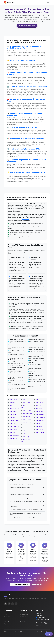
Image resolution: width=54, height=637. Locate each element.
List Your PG (38, 584)
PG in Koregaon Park (26, 406)
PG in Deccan (39, 400)
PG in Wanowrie (27, 410)
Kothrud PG (23, 619)
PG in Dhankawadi (27, 413)
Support (6, 624)
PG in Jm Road (39, 406)
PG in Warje (26, 434)
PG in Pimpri (13, 417)
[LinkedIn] (16, 603)
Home (5, 614)
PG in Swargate (40, 420)
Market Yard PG (24, 621)
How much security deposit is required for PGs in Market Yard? (26, 509)
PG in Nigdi (38, 423)
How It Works (7, 619)
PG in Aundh (13, 423)
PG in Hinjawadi (13, 411)
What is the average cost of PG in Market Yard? (22, 484)
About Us (6, 621)
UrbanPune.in (25, 219)
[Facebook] (5, 603)
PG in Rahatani (39, 429)
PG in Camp (39, 409)
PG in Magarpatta (14, 435)
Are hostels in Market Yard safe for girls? (20, 487)
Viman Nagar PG (24, 616)
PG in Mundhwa (40, 414)
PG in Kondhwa (13, 438)
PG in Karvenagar (27, 431)
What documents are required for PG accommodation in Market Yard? (24, 505)
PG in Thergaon (40, 432)
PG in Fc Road (39, 403)
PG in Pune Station (40, 417)
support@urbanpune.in (43, 619)
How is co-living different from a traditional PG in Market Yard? (26, 501)
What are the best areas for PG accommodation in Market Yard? (25, 513)
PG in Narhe (26, 425)
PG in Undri (12, 432)
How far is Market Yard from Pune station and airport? (24, 518)
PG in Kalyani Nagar (15, 426)
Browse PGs (7, 616)
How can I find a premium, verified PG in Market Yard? (24, 491)
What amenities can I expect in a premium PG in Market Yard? (26, 498)
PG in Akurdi (39, 426)
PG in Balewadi (26, 400)
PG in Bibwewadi (27, 422)
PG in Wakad (13, 403)
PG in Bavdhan (26, 416)
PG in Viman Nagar (14, 409)
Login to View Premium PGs (27, 25)
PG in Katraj (26, 437)
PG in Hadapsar (14, 429)
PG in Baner (13, 406)
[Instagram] (9, 603)
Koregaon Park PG (24, 614)
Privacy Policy (37, 631)
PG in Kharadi (13, 414)
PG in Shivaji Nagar (27, 403)
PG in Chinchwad (14, 420)
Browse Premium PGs (21, 584)
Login (49, 633)
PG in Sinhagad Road (25, 440)
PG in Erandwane (27, 419)
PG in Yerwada (39, 411)
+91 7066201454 (41, 617)
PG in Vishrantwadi (27, 428)
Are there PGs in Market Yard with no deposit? (22, 494)
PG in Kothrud (13, 400)
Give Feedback (41, 627)
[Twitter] (12, 603)
